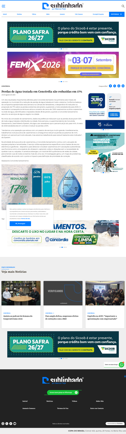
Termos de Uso (62, 408)
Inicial (5, 14)
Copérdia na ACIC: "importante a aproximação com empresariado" (102, 317)
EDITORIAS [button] (115, 14)
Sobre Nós (100, 401)
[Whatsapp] (118, 85)
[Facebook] (110, 85)
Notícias (19, 14)
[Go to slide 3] (63, 81)
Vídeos (34, 14)
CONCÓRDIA (5, 86)
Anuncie (62, 14)
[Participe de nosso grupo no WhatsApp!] (114, 364)
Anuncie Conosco (28, 408)
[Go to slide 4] (65, 81)
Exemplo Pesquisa (98, 14)
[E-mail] (123, 85)
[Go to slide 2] (102, 129)
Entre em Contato (97, 408)
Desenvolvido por (115, 423)
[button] (63, 392)
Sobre (48, 14)
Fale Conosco (79, 14)
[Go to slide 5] (66, 81)
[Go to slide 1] (59, 81)
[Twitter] (114, 85)
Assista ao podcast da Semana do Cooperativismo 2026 (17, 317)
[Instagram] (2, 423)
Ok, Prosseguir (20, 224)
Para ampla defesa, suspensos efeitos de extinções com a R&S (61, 317)
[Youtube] (14, 423)
